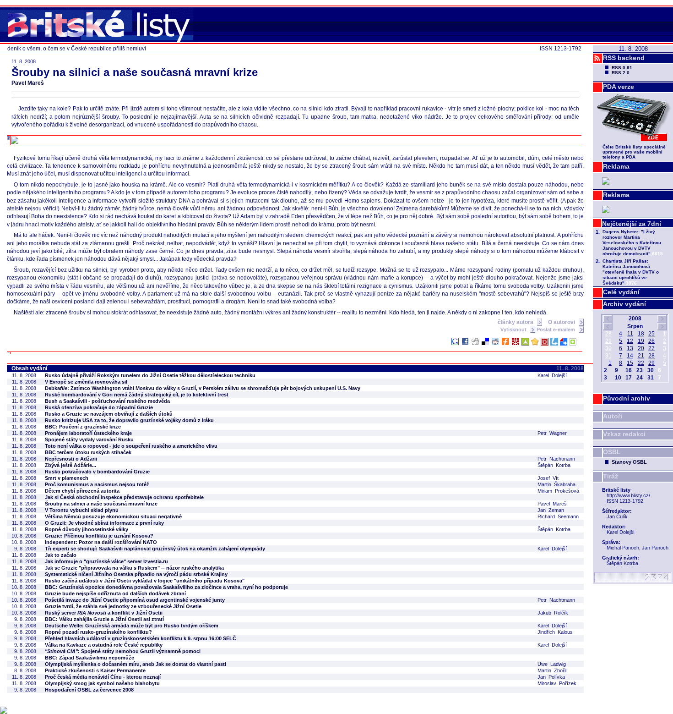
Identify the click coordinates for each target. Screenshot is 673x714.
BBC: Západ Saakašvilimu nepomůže (89, 657)
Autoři (612, 416)
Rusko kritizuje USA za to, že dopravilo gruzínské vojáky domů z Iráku (129, 420)
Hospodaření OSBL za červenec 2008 (89, 689)
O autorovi (562, 322)
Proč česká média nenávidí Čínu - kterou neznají (103, 677)
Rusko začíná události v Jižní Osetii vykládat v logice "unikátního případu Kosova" (144, 580)
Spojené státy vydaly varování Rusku (89, 439)
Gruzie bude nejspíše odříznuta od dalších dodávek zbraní (115, 593)
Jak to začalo (60, 555)
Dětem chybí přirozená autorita (82, 491)
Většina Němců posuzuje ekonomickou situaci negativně (113, 516)
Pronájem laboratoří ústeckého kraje (88, 433)
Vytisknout (514, 329)
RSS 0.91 (622, 67)
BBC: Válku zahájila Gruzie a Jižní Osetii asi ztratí (104, 619)
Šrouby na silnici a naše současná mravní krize (101, 503)
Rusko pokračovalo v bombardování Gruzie (97, 471)
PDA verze (618, 86)
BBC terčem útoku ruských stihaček (88, 452)
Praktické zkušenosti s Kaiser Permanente (95, 670)
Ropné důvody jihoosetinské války (86, 529)
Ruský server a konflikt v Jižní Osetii (104, 612)
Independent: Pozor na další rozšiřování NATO (101, 542)
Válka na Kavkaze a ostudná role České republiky (104, 645)
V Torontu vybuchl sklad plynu (82, 510)
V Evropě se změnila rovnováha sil (86, 381)
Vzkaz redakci (624, 434)
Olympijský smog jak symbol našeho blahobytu (102, 683)
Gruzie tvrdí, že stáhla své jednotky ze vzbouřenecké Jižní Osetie (123, 606)
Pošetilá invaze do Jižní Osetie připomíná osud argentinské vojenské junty (135, 600)
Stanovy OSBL (629, 462)
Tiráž (610, 476)
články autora (516, 322)
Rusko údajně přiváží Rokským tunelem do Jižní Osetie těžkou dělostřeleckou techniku (150, 375)
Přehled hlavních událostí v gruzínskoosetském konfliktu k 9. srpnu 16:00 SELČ (140, 638)
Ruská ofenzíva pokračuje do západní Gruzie (99, 407)
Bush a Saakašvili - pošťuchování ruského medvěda (107, 401)
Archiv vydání (624, 304)
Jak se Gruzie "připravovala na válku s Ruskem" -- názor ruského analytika (134, 568)
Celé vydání (621, 292)
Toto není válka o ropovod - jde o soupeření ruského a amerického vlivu (131, 446)
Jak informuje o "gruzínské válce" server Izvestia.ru (106, 561)
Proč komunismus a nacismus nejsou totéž (97, 484)
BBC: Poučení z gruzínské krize (83, 426)
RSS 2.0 (621, 72)
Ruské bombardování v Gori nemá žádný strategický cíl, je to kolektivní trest (136, 394)
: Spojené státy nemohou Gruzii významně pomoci (123, 651)
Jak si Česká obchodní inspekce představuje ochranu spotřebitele (124, 497)
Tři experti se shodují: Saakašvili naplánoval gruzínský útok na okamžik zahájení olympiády (155, 548)
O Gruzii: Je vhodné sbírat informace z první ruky (104, 523)
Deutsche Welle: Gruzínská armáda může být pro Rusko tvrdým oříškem (131, 625)
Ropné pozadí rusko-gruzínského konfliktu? (98, 632)
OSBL (612, 452)
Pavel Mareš (27, 83)
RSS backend (624, 57)
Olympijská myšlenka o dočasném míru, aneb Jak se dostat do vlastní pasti (135, 664)
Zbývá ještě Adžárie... (70, 465)
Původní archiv (626, 398)
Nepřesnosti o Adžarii (71, 458)
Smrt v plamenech (66, 478)
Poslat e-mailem (556, 329)
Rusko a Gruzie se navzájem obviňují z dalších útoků (109, 414)
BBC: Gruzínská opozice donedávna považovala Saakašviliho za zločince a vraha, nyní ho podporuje (166, 587)
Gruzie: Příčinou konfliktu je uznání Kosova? (99, 535)
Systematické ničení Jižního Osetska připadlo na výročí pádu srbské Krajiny (136, 574)
